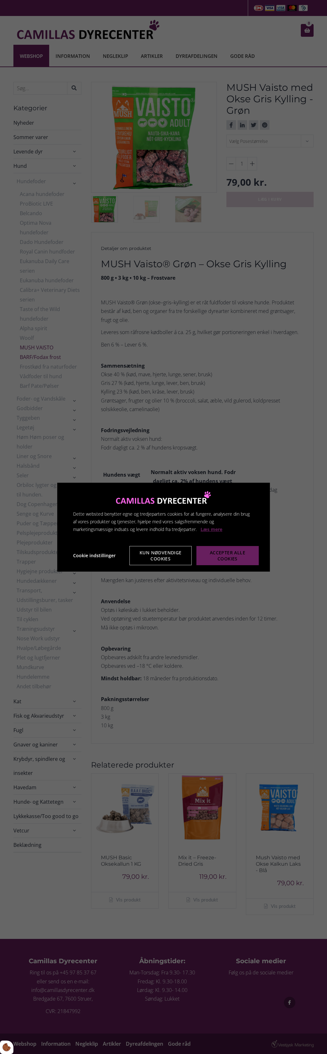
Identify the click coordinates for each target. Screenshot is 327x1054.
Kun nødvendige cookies (161, 556)
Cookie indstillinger (94, 555)
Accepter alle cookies (227, 556)
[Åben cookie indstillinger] (6, 1047)
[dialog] (163, 526)
